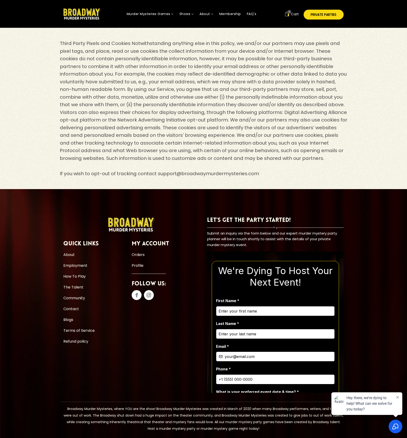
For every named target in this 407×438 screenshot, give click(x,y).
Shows (185, 14)
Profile (137, 265)
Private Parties (323, 14)
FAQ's (251, 14)
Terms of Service (79, 330)
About (205, 14)
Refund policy (75, 341)
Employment (75, 265)
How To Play (74, 276)
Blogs (68, 319)
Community (74, 298)
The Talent (73, 287)
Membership (230, 14)
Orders (138, 254)
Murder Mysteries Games (149, 14)
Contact (71, 309)
